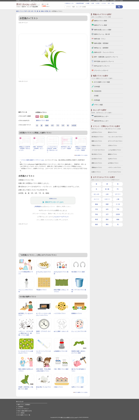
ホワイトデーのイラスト (115, 141)
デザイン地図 (98, 104)
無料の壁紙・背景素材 (101, 43)
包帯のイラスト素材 (77, 387)
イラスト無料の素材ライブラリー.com (32, 160)
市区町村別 (97, 91)
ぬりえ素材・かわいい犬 (61, 331)
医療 (107, 204)
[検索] (119, 6)
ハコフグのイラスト (60, 313)
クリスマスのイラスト (114, 172)
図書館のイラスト (76, 313)
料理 (96, 219)
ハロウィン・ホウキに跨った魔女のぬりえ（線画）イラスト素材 (25, 333)
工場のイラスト (58, 387)
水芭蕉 (46, 11)
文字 (107, 214)
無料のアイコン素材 (100, 25)
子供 (117, 209)
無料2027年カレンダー (101, 121)
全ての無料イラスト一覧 (24, 415)
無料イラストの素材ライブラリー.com (69, 417)
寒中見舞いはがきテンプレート (104, 61)
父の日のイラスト (97, 158)
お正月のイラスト (97, 132)
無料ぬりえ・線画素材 (101, 48)
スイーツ (96, 199)
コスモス (104, 3)
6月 (32, 11)
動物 (96, 204)
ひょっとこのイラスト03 (78, 331)
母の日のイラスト (97, 154)
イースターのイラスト (98, 150)
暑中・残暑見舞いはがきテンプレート (106, 57)
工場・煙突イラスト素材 (61, 369)
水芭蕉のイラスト (53, 198)
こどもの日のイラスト (114, 150)
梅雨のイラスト (112, 154)
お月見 (97, 3)
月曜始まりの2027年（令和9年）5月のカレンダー (24, 148)
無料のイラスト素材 (42, 120)
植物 (42, 11)
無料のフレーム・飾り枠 (102, 34)
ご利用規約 (37, 206)
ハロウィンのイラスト (114, 167)
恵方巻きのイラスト (98, 136)
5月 (29, 11)
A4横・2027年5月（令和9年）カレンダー (38, 148)
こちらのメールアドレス (61, 216)
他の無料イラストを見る (81, 155)
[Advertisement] (53, 28)
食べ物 (107, 189)
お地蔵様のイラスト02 (60, 351)
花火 (113, 3)
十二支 (118, 204)
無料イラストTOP (21, 11)
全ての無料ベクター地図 (102, 82)
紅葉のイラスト (96, 172)
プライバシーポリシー (23, 408)
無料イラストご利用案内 (94, 0)
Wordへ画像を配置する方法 (25, 411)
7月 (35, 11)
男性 (107, 224)
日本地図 (97, 86)
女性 (107, 209)
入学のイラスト (112, 145)
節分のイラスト (112, 132)
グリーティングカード (101, 70)
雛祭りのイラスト (97, 141)
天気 (96, 209)
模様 (96, 224)
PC (118, 189)
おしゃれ (96, 194)
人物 (117, 199)
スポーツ (107, 199)
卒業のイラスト (96, 145)
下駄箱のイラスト (41, 289)
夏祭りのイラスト (97, 163)
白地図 (87, 3)
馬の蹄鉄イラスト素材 (78, 272)
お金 (107, 194)
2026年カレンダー (69, 3)
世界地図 (97, 100)
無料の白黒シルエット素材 (102, 29)
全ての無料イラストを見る (116, 0)
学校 (96, 214)
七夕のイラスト (112, 158)
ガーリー (117, 194)
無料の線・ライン (100, 39)
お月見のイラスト (113, 163)
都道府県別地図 (80, 3)
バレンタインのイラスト (115, 136)
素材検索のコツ (105, 0)
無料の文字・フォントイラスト (104, 52)
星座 (107, 219)
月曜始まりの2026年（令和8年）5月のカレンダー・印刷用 (80, 148)
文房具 (118, 214)
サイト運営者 (21, 413)
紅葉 (93, 3)
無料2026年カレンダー (101, 116)
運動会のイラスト (97, 167)
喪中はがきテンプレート (102, 66)
